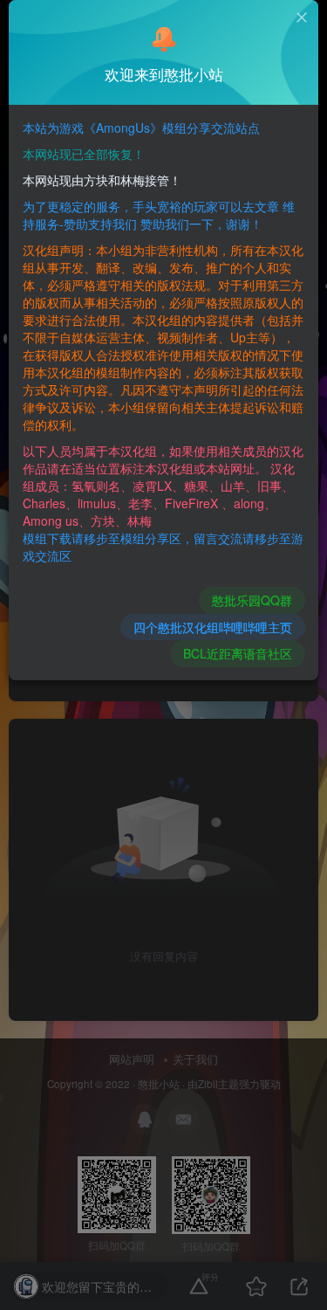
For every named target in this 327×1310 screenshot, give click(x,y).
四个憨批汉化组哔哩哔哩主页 (212, 627)
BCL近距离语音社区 (237, 653)
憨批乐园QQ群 (252, 600)
